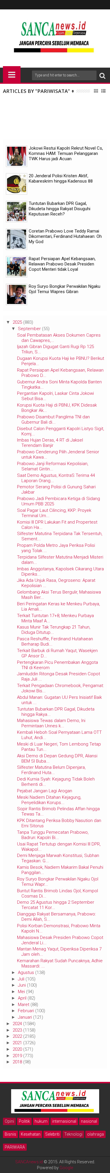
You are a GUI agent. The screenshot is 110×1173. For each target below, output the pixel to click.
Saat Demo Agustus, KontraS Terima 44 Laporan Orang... (56, 478)
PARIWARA (15, 1147)
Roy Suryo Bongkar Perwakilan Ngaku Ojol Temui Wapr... (57, 881)
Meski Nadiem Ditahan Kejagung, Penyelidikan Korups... (49, 800)
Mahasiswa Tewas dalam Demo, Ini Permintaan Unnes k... (51, 723)
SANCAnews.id (29, 1161)
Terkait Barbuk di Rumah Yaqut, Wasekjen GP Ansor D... (57, 653)
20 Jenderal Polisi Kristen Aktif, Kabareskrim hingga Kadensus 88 (61, 178)
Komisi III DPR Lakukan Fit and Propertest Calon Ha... (57, 524)
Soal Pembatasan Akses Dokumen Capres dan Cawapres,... (59, 337)
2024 (17, 1023)
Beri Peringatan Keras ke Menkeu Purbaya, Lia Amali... (58, 606)
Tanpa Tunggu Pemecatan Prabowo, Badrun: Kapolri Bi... (53, 835)
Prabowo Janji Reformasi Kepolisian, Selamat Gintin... (52, 466)
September (29, 328)
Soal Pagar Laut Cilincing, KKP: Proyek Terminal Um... (54, 513)
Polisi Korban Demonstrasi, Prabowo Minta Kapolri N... (58, 928)
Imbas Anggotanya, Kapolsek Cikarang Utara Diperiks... (60, 571)
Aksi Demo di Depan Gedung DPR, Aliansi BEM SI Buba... (57, 758)
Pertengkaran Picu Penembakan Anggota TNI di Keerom (57, 665)
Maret (23, 1004)
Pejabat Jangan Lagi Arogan (44, 790)
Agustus (26, 972)
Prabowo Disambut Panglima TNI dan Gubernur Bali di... (53, 419)
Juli (21, 979)
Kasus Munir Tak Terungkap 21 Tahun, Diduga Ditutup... (53, 629)
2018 (17, 1062)
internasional (64, 1121)
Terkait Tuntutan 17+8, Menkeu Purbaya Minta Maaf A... (55, 618)
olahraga (95, 1134)
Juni (22, 985)
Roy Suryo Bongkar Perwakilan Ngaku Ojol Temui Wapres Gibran (64, 289)
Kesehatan (30, 1134)
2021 (17, 1042)
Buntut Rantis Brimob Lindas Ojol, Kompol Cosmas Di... (57, 893)
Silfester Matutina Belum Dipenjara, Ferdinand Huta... (51, 770)
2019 (17, 1055)
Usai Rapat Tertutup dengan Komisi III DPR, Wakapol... (59, 846)
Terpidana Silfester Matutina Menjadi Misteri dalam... (60, 559)
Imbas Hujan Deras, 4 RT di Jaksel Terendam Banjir (50, 442)
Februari (26, 1010)
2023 (17, 1030)
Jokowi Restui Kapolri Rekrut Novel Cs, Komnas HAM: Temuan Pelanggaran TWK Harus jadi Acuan (66, 153)
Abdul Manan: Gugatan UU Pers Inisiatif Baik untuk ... (59, 700)
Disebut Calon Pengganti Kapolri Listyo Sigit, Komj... (60, 431)
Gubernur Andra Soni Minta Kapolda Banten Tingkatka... (59, 384)
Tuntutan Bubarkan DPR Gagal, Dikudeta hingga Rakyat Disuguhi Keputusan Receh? (59, 209)
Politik (24, 1121)
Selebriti (52, 1134)
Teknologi (73, 1134)
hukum (41, 1121)
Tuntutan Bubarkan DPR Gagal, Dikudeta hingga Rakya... (55, 711)
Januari (25, 1017)
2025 (17, 322)
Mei (21, 991)
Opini (9, 1121)
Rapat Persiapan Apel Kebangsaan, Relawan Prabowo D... (60, 372)
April (22, 998)
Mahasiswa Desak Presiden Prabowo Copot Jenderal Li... (60, 940)
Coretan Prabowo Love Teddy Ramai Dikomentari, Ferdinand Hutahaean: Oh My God (65, 236)
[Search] (102, 75)
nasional (89, 1121)
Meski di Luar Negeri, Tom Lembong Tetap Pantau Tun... (59, 746)
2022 (17, 1036)
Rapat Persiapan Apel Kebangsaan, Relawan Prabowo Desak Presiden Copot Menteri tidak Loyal (62, 264)
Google (66, 1167)
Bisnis (10, 1134)
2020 (17, 1049)
